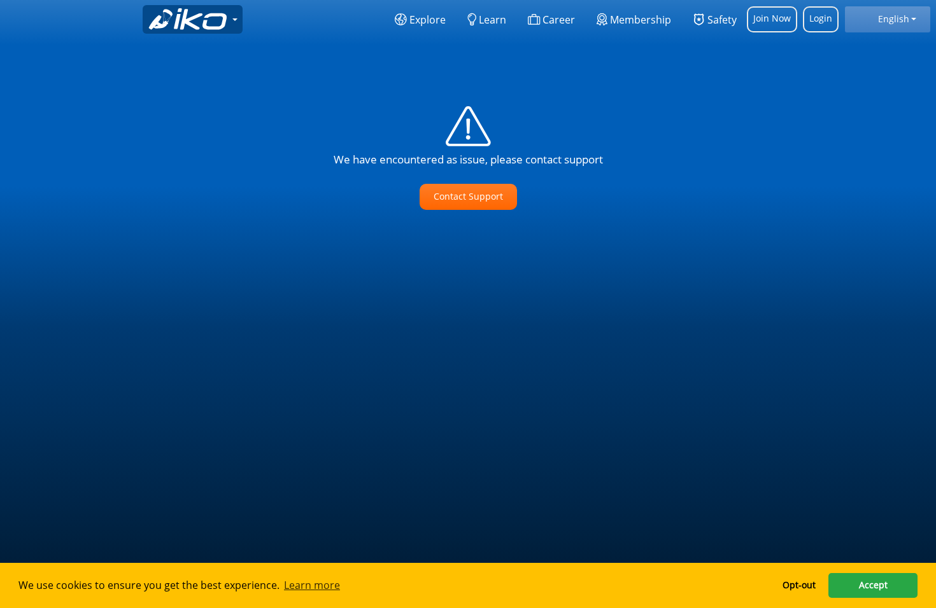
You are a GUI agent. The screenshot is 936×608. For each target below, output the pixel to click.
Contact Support (468, 196)
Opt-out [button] (799, 585)
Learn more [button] (312, 585)
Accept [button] (873, 585)
